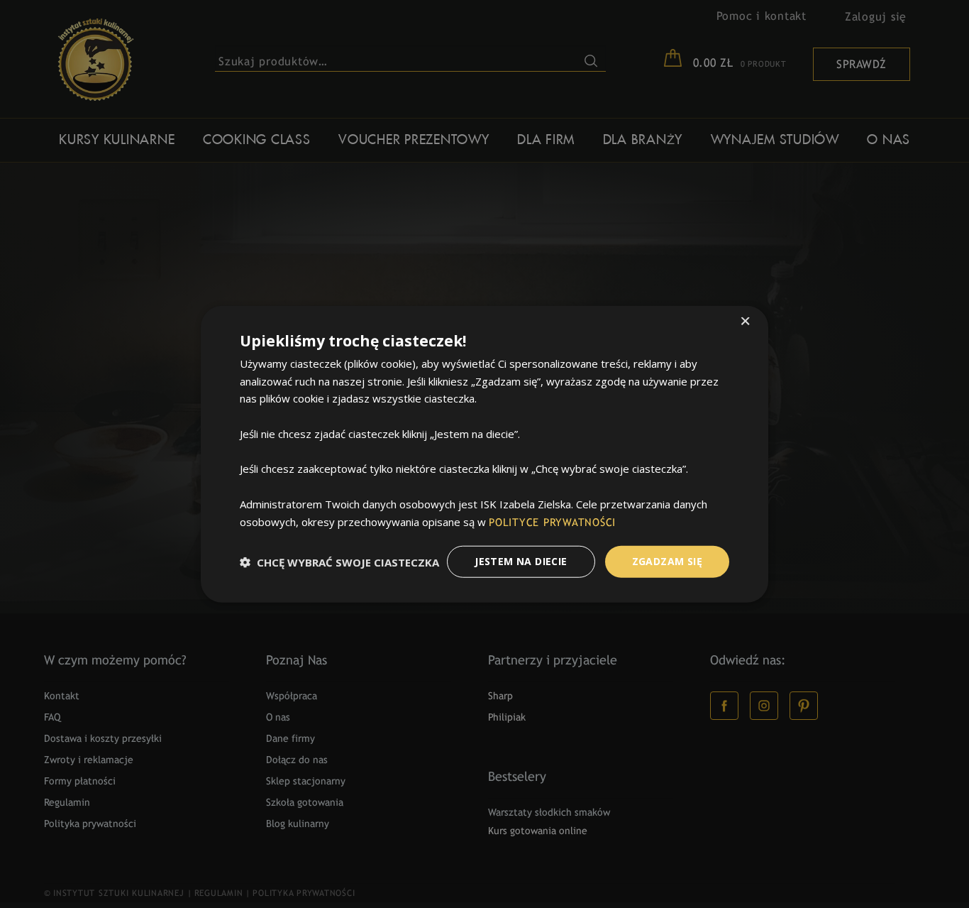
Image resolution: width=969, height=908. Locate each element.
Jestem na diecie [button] (521, 561)
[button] (339, 561)
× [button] (745, 322)
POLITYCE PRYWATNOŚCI (552, 522)
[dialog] (484, 454)
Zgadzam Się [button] (667, 561)
